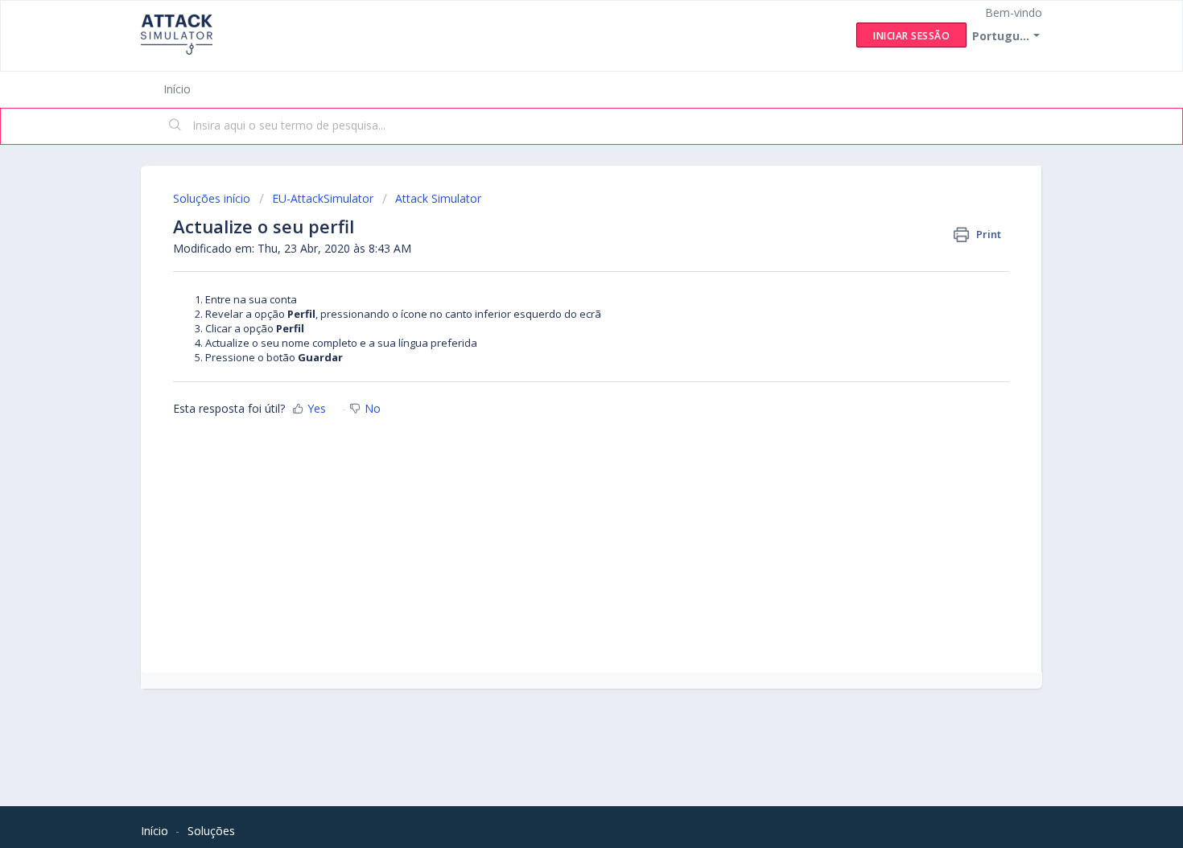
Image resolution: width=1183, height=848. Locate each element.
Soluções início (213, 198)
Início (177, 89)
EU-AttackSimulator (322, 198)
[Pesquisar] (175, 126)
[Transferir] (562, 211)
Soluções (211, 830)
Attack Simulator (438, 198)
